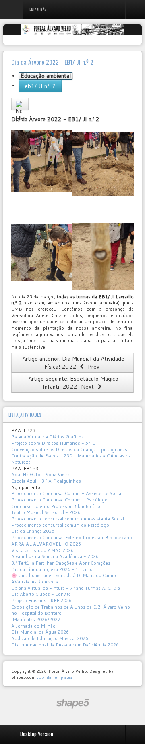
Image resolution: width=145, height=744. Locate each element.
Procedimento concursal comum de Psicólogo (60, 525)
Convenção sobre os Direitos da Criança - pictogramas (69, 449)
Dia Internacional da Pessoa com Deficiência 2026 (65, 645)
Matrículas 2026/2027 (35, 619)
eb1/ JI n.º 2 (40, 86)
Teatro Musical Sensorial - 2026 (46, 512)
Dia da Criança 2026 (32, 531)
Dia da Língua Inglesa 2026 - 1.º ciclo (52, 569)
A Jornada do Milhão (33, 626)
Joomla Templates (54, 677)
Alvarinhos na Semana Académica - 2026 (55, 556)
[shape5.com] (72, 704)
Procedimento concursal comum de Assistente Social (67, 519)
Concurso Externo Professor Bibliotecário (55, 506)
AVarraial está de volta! (36, 582)
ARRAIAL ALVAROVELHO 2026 (46, 544)
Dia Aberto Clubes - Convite (41, 594)
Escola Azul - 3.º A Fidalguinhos (46, 481)
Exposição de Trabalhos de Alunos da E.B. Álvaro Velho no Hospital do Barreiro (70, 610)
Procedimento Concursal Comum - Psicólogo (59, 500)
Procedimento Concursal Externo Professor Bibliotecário (71, 537)
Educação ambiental (46, 76)
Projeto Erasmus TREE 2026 (41, 600)
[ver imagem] (41, 160)
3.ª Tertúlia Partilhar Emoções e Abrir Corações (60, 563)
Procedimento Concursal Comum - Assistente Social (66, 493)
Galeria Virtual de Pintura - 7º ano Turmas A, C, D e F (67, 588)
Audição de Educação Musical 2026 (49, 638)
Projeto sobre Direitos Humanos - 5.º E (53, 443)
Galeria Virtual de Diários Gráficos (47, 437)
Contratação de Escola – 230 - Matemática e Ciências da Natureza (71, 459)
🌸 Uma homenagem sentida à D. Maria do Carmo (63, 575)
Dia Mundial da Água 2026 (40, 632)
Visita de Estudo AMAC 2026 (42, 550)
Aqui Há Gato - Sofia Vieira (40, 474)
